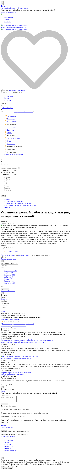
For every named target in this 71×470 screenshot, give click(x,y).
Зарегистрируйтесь (8, 255)
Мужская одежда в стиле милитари (13, 326)
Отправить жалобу (6, 468)
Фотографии (5, 8)
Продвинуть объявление (10, 319)
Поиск (3, 195)
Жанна (3, 311)
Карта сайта (8, 446)
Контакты (11, 291)
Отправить (4, 404)
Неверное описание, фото (20, 464)
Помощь (7, 22)
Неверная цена (52, 464)
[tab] (11, 251)
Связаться (4, 291)
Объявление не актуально (49, 462)
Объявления (8, 18)
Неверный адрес (38, 464)
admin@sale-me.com (8, 437)
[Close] (2, 4)
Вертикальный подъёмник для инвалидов (16, 358)
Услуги (6, 20)
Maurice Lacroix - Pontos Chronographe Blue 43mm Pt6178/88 (22, 342)
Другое (15, 466)
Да (2, 6)
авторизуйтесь (23, 255)
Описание (13, 8)
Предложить (4, 289)
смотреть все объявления (13, 154)
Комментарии (23, 8)
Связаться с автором (8, 12)
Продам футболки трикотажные (12, 375)
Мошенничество (32, 462)
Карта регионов (10, 450)
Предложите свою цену (9, 259)
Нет (4, 6)
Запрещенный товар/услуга (13, 462)
